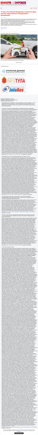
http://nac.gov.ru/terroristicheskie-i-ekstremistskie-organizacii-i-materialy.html (20, 211)
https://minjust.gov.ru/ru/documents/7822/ (14, 245)
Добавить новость (19, 62)
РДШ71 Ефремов (4, 27)
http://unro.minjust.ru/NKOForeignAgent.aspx (14, 194)
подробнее (25, 429)
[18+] (13, 3)
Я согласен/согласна (19, 433)
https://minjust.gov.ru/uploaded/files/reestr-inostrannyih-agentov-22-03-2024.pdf (21, 427)
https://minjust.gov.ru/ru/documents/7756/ (14, 154)
